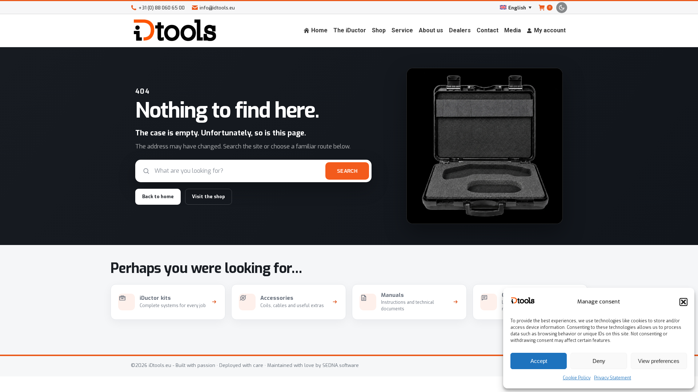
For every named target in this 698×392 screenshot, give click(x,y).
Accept (538, 361)
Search (347, 171)
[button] (683, 302)
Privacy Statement (612, 378)
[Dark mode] (561, 7)
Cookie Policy (576, 378)
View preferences (658, 361)
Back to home (158, 196)
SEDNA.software (340, 365)
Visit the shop (208, 196)
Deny (599, 361)
